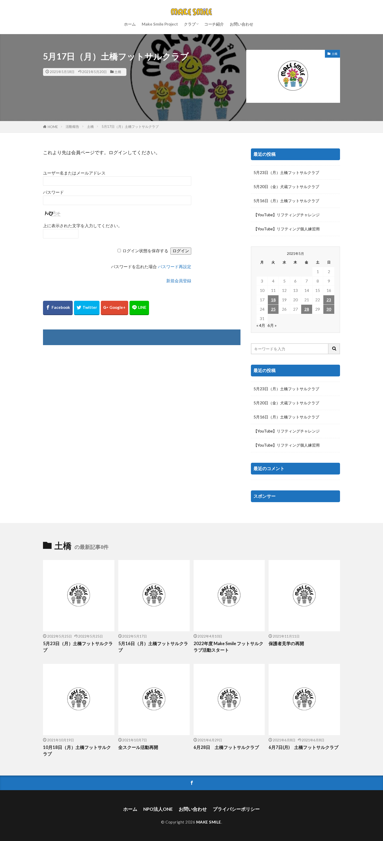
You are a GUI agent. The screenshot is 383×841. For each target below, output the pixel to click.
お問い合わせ (241, 24)
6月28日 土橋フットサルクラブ (226, 747)
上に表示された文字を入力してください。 (82, 226)
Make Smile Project (160, 24)
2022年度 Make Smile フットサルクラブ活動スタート (228, 647)
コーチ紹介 (214, 24)
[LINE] (139, 308)
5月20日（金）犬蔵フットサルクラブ (286, 186)
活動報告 (72, 126)
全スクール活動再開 (138, 747)
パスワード (53, 192)
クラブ (190, 24)
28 (306, 309)
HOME (53, 127)
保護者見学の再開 (286, 643)
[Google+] (114, 308)
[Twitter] (87, 308)
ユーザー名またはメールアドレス (74, 173)
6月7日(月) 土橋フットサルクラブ (303, 747)
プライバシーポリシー (236, 809)
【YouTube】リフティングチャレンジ (287, 214)
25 (273, 309)
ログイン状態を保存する (145, 251)
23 (328, 299)
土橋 (117, 72)
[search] (334, 348)
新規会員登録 (178, 281)
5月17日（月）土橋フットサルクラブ (130, 126)
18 (273, 299)
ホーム (130, 24)
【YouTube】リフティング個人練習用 (287, 228)
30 (328, 309)
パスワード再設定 (174, 267)
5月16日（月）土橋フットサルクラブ (286, 200)
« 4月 (260, 325)
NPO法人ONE (158, 809)
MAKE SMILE (208, 822)
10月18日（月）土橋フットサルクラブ (77, 750)
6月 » (272, 325)
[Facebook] (58, 308)
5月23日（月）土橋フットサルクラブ (286, 172)
